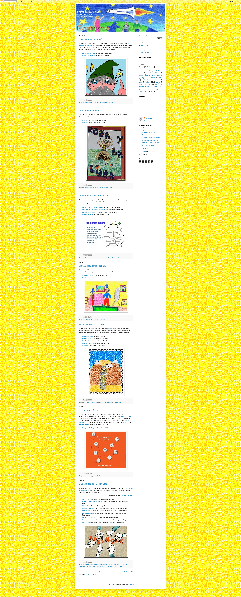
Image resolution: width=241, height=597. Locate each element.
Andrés (96, 564)
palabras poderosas (154, 88)
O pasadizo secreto (88, 275)
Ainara (87, 257)
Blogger (131, 584)
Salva (110, 102)
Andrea (87, 402)
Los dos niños (86, 341)
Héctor (127, 564)
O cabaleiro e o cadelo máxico (91, 278)
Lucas (85, 566)
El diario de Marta (87, 338)
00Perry (84, 499)
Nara (105, 566)
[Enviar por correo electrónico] (84, 100)
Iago (104, 319)
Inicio (100, 571)
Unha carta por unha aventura (91, 212)
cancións (141, 71)
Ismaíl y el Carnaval (88, 55)
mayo (144, 130)
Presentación (144, 45)
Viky (121, 566)
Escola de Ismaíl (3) (146, 52)
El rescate (85, 506)
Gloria (100, 319)
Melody (106, 187)
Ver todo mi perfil (149, 121)
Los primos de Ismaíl (88, 53)
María (98, 476)
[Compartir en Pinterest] (91, 100)
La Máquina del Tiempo (89, 513)
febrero (145, 148)
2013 (142, 128)
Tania (110, 187)
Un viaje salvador (87, 520)
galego (102, 102)
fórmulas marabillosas (152, 75)
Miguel (101, 566)
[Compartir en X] (87, 100)
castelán (97, 102)
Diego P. (110, 257)
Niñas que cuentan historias (92, 324)
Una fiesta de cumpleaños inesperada (93, 209)
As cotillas (85, 122)
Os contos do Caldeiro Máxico (93, 195)
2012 (142, 154)
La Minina (85, 517)
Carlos (100, 257)
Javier (119, 257)
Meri (120, 402)
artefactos (141, 69)
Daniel (147, 72)
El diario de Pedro (87, 214)
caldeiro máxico (89, 102)
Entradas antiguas (127, 571)
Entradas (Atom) (92, 574)
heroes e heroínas (154, 80)
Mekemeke (85, 345)
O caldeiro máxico (127, 495)
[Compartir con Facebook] (89, 100)
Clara (105, 402)
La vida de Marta (87, 120)
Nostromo (88, 272)
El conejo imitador (87, 336)
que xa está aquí (84, 424)
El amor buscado (87, 343)
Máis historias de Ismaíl (90, 39)
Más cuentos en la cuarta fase (94, 484)
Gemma (110, 402)
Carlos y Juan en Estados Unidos (92, 207)
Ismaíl (106, 102)
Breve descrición (145, 60)
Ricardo (110, 566)
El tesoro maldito (87, 508)
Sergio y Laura (86, 522)
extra (86, 476)
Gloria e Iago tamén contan (92, 266)
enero (144, 151)
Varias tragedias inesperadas (91, 501)
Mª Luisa (115, 402)
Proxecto (141, 90)
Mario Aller (149, 118)
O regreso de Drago (88, 410)
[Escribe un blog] (86, 100)
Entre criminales (87, 510)
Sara (113, 102)
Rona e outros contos (89, 110)
